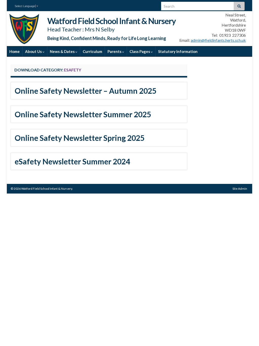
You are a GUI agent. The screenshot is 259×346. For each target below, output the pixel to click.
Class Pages (140, 51)
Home (14, 51)
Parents (114, 51)
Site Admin (239, 188)
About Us (33, 51)
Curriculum (92, 51)
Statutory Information (178, 51)
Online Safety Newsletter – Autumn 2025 (85, 90)
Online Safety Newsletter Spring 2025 (79, 137)
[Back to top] (247, 334)
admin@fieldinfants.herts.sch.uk (218, 40)
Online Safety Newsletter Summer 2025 (83, 114)
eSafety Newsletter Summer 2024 (72, 161)
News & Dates (62, 51)
